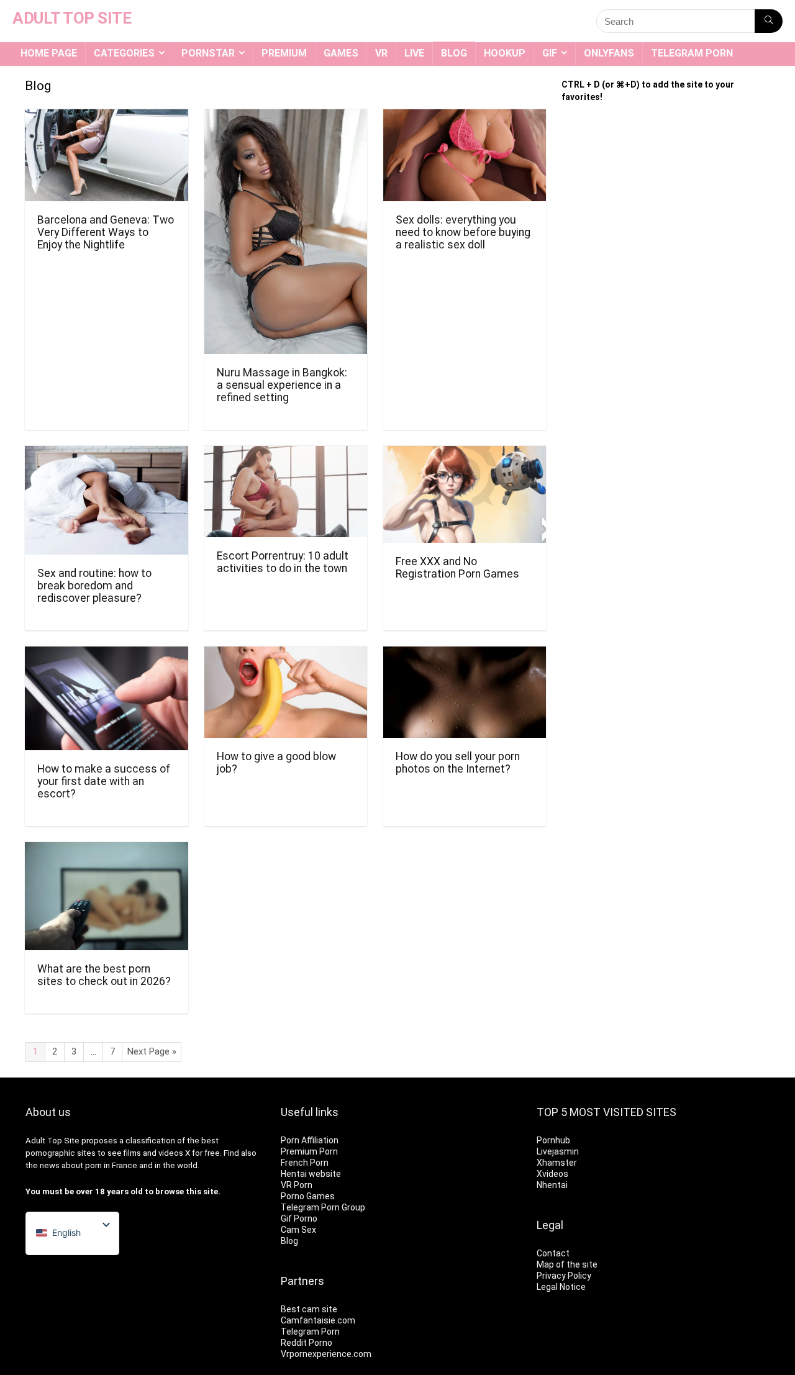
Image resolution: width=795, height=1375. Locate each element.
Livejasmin (558, 1151)
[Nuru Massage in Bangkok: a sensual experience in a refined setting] (285, 118)
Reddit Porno (306, 1343)
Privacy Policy (564, 1276)
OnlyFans (609, 53)
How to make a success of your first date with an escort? (103, 781)
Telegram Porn (692, 53)
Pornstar (208, 53)
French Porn (305, 1163)
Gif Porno (299, 1218)
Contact (553, 1253)
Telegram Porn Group (323, 1207)
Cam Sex (298, 1230)
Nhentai (552, 1185)
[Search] (769, 21)
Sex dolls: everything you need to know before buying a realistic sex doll (463, 232)
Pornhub (553, 1140)
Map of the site (567, 1264)
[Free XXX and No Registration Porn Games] (464, 454)
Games (341, 53)
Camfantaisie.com (318, 1320)
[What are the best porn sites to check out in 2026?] (106, 850)
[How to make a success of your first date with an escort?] (106, 655)
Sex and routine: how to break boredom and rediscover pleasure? (94, 585)
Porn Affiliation (309, 1140)
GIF (549, 53)
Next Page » (151, 1051)
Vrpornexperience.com (326, 1354)
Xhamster (557, 1163)
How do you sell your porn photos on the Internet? (458, 762)
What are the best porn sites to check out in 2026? (104, 975)
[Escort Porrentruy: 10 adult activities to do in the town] (285, 454)
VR (381, 53)
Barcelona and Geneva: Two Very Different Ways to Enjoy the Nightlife (105, 232)
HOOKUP (504, 53)
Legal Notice (561, 1287)
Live (414, 53)
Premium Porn (309, 1151)
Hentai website (311, 1174)
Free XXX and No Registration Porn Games (457, 567)
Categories (124, 53)
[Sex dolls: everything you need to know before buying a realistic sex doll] (464, 118)
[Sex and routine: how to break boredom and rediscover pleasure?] (106, 454)
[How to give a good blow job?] (285, 655)
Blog (454, 53)
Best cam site (309, 1309)
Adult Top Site (52, 1140)
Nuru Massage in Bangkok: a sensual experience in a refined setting (282, 385)
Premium (284, 53)
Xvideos (552, 1174)
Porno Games (308, 1196)
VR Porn (296, 1185)
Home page (48, 53)
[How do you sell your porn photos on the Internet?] (464, 655)
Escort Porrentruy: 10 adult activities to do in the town (282, 562)
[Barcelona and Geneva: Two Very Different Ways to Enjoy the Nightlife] (106, 118)
